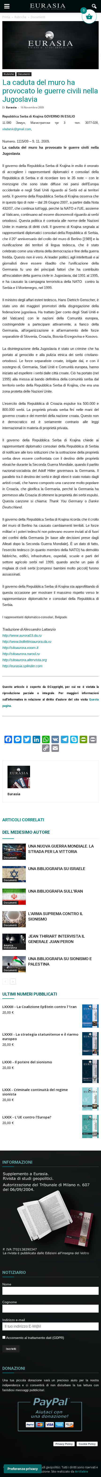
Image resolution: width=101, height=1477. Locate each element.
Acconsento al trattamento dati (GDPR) (34, 1338)
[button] (94, 6)
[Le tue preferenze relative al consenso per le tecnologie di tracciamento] (23, 1468)
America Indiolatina (10, 946)
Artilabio (81, 1471)
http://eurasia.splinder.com (22, 666)
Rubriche (9, 74)
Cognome (9, 1302)
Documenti (24, 74)
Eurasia (11, 107)
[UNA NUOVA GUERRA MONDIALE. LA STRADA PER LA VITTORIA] (14, 852)
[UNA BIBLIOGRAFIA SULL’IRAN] (14, 897)
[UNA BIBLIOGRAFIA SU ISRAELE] (14, 874)
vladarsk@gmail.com (16, 129)
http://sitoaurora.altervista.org (24, 660)
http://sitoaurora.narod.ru (21, 654)
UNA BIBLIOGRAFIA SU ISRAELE (56, 868)
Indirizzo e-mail (13, 1320)
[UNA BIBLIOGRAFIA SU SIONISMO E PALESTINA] (14, 964)
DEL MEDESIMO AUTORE (26, 832)
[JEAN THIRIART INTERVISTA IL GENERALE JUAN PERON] (14, 942)
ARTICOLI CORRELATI (23, 819)
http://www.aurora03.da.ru (22, 635)
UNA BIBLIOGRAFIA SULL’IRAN (55, 891)
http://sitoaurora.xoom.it (20, 648)
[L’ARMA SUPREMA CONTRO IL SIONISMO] (14, 919)
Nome (6, 1284)
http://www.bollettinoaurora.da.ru (26, 642)
